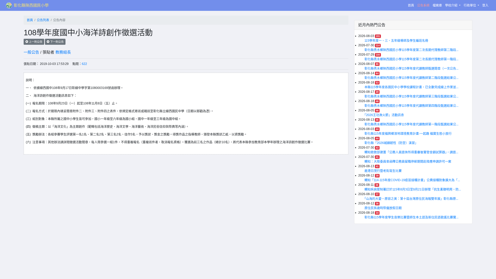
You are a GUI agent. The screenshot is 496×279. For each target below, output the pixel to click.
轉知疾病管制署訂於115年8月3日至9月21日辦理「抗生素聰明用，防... (412, 189)
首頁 (412, 5)
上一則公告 (35, 41)
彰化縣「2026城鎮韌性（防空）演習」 (391, 143)
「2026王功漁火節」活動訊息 (384, 115)
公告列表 (43, 20)
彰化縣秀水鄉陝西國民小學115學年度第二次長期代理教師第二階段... (411, 50)
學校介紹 (451, 5)
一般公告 (31, 52)
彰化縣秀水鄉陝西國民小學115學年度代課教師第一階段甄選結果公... (411, 124)
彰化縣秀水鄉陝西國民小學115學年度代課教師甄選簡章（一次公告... (411, 68)
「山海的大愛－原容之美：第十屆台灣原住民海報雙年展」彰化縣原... (411, 198)
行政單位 (470, 5)
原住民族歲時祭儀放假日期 (383, 208)
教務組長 (63, 52)
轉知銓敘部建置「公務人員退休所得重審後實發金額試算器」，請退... (411, 152)
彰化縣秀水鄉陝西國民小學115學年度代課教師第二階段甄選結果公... (411, 77)
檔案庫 (437, 5)
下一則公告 (56, 41)
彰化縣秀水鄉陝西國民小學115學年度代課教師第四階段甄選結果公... (411, 105)
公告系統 (423, 5)
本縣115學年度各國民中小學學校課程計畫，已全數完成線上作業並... (411, 87)
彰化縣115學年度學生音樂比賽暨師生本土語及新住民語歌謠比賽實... (411, 217)
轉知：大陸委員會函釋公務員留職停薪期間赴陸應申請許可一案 (407, 161)
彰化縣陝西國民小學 (31, 5)
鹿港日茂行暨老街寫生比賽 (383, 170)
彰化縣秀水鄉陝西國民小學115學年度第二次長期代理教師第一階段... (411, 59)
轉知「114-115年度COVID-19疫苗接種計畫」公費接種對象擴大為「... (412, 180)
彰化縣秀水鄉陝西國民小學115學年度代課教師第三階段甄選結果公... (411, 96)
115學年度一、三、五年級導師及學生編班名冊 (396, 40)
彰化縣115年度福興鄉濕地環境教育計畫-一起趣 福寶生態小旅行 (408, 133)
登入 (485, 5)
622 (84, 63)
